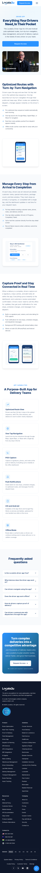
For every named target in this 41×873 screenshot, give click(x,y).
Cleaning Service (27, 749)
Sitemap (31, 864)
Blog (3, 799)
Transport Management (9, 775)
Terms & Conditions (31, 859)
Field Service (26, 736)
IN (35, 852)
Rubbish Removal (27, 788)
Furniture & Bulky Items (29, 742)
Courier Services (27, 726)
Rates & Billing (6, 758)
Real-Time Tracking (8, 729)
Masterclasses (6, 809)
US (19, 852)
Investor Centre (26, 816)
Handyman (25, 758)
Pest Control (25, 778)
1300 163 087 (9, 837)
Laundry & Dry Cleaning (29, 765)
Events (24, 812)
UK (31, 852)
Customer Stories (7, 806)
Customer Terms (22, 864)
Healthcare (25, 739)
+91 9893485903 (10, 840)
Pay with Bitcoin (26, 819)
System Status (8, 859)
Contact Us (25, 825)
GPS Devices (6, 746)
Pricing (24, 806)
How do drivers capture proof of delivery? (17, 604)
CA (23, 852)
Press (23, 809)
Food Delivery (26, 729)
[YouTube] (23, 868)
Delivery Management (8, 771)
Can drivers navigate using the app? (18, 589)
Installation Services (28, 762)
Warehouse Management (9, 762)
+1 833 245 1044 (10, 843)
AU (15, 852)
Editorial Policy (6, 803)
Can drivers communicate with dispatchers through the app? (16, 613)
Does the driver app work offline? (17, 596)
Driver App (5, 739)
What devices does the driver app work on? (19, 581)
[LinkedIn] (27, 868)
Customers (25, 803)
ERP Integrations (7, 752)
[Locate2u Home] (8, 3)
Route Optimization (7, 726)
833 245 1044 (9, 834)
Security (24, 822)
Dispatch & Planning (8, 742)
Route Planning (6, 778)
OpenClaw (25, 791)
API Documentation (8, 812)
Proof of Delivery (7, 733)
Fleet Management (7, 736)
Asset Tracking (6, 781)
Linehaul (24, 768)
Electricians (25, 752)
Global (11, 852)
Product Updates (7, 819)
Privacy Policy (19, 859)
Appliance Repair (27, 746)
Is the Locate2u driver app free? (17, 573)
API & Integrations (7, 749)
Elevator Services (27, 755)
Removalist (25, 784)
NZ (27, 852)
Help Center (5, 816)
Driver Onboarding (7, 765)
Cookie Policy (11, 864)
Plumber (24, 781)
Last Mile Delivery (7, 768)
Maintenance (26, 775)
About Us (24, 799)
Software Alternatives (8, 822)
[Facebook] (13, 868)
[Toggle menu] (37, 3)
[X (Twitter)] (18, 868)
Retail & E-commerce (28, 733)
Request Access (24, 3)
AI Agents (5, 755)
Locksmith (25, 771)
